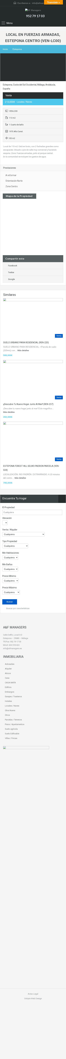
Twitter (11, 272)
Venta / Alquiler (9, 529)
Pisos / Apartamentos (14, 724)
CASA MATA (10, 682)
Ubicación (7, 518)
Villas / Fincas (11, 738)
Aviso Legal (33, 994)
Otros (7, 715)
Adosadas (9, 664)
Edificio (8, 687)
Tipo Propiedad (9, 541)
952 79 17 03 (35, 15)
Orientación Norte (14, 181)
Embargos (9, 692)
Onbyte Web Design (33, 998)
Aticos (8, 673)
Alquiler (8, 669)
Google (11, 279)
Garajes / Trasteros (13, 696)
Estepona (17, 49)
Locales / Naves (12, 706)
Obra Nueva (10, 710)
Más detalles (23, 350)
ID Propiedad (8, 507)
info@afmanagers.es (42, 3)
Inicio (5, 49)
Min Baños (7, 564)
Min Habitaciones (10, 553)
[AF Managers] (33, 11)
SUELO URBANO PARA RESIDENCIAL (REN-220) (26, 342)
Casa (7, 678)
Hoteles (8, 701)
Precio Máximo (9, 587)
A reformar (11, 175)
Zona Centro (12, 186)
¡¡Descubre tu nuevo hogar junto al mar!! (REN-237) (28, 404)
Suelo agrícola (11, 729)
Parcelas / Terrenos (13, 720)
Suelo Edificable (12, 733)
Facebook (12, 265)
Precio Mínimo (9, 576)
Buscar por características (17, 608)
